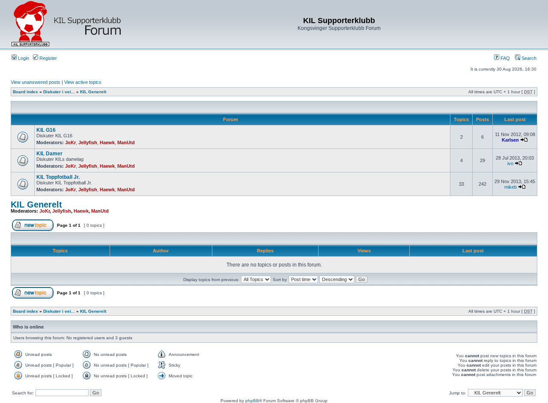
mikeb (510, 187)
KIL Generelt (93, 91)
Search (528, 58)
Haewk (107, 142)
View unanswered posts (35, 82)
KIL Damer (49, 154)
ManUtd (126, 142)
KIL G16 (46, 130)
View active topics (82, 82)
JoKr (70, 142)
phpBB (252, 400)
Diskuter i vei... (59, 91)
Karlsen (510, 139)
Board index (25, 91)
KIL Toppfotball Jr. (58, 177)
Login (23, 58)
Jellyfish (87, 142)
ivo (510, 163)
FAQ (504, 58)
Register (47, 58)
